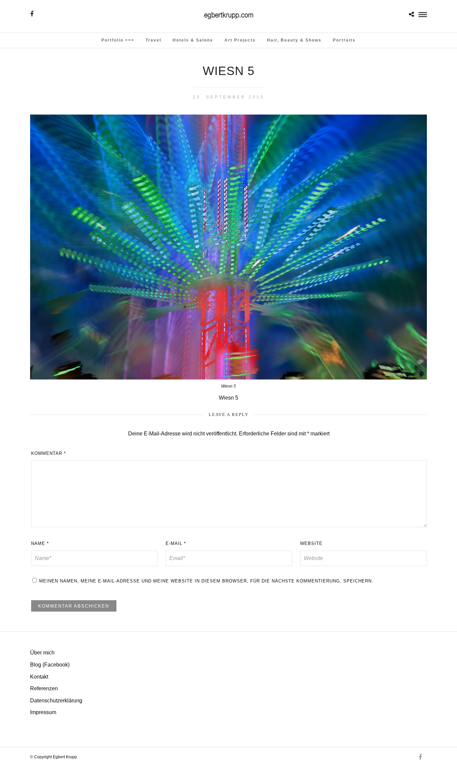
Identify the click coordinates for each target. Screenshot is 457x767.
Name (40, 543)
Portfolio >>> (117, 40)
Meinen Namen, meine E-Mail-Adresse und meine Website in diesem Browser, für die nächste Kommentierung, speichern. (206, 580)
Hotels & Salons (193, 40)
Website (311, 543)
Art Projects (240, 40)
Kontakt (39, 677)
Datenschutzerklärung (56, 700)
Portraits (344, 40)
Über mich (42, 652)
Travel (153, 40)
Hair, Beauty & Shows (294, 40)
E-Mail (176, 543)
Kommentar (48, 453)
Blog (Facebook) (50, 665)
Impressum (43, 712)
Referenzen (44, 688)
